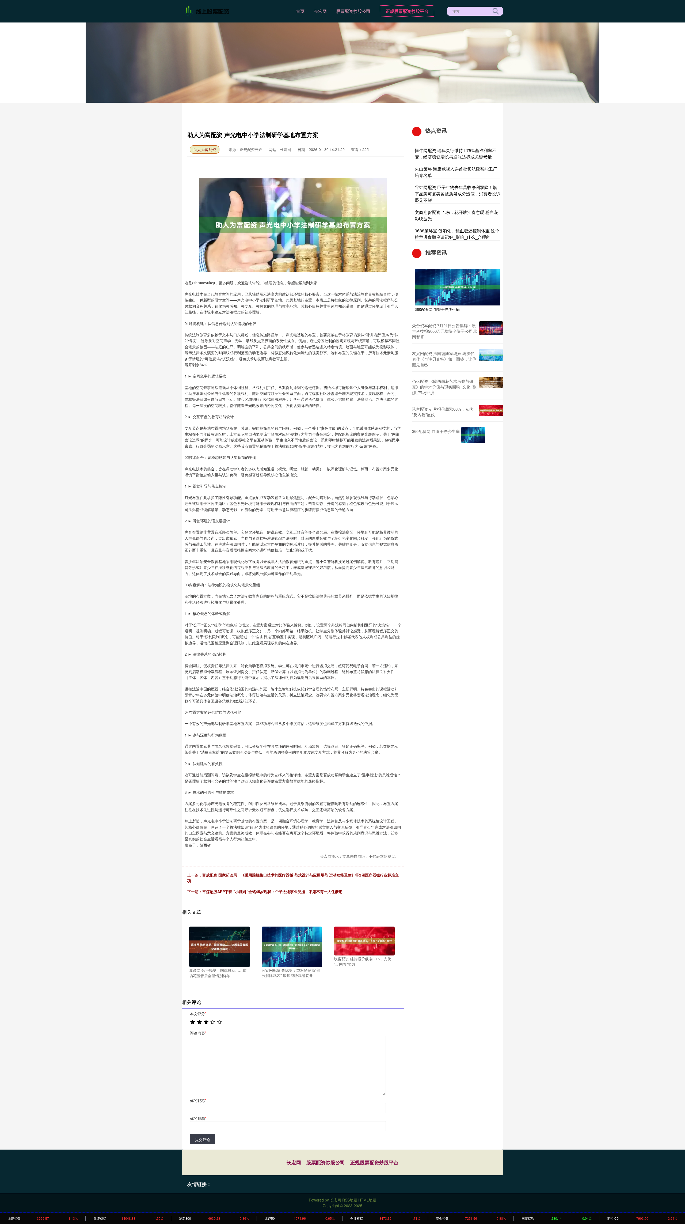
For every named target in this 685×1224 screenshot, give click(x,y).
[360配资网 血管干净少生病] (457, 286)
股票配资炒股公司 (353, 11)
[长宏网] (208, 10)
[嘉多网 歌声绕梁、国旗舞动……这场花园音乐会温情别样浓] (219, 946)
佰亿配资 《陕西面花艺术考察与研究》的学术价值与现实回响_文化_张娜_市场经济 (444, 386)
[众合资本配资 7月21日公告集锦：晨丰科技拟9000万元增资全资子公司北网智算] (491, 331)
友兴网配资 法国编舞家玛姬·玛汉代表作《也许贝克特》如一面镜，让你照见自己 (444, 358)
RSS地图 (349, 1200)
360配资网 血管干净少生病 (437, 309)
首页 (300, 11)
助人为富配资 (204, 149)
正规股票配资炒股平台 (407, 11)
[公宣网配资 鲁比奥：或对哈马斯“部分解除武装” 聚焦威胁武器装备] (292, 946)
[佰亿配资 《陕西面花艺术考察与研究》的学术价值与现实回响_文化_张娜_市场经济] (491, 386)
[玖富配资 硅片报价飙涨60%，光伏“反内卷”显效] (364, 940)
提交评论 (202, 1139)
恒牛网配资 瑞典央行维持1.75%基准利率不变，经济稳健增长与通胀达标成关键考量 (455, 153)
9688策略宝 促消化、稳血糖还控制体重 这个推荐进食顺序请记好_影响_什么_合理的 (457, 234)
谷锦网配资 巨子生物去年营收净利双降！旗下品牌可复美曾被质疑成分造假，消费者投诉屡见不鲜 (457, 193)
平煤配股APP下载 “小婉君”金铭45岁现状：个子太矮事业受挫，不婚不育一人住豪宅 (272, 891)
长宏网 (320, 11)
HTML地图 (367, 1200)
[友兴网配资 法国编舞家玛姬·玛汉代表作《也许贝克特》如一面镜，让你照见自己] (491, 359)
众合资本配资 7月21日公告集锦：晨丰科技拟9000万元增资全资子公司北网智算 (444, 331)
